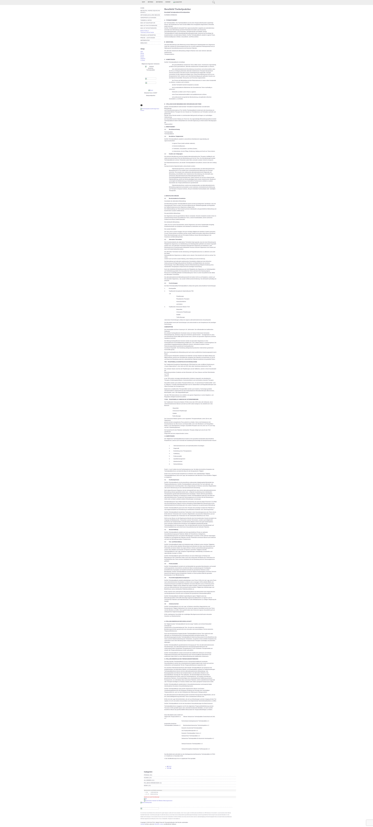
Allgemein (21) (149, 780)
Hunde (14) (148, 777)
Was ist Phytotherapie (148, 25)
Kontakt (168, 2)
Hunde (142, 55)
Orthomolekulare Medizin (150, 15)
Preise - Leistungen (147, 37)
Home (142, 8)
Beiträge (150, 2)
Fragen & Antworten (148, 35)
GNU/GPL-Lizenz (158, 824)
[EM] (158, 800)
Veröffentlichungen (148, 17)
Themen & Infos (146, 20)
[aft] (145, 799)
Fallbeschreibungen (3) (153, 783)
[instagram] (208, 2)
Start (141, 51)
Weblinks (143, 43)
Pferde (142, 53)
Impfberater (145, 40)
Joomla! (142, 824)
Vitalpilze (142, 58)
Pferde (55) (148, 775)
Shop (143, 2)
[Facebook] (211, 2)
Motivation (159, 2)
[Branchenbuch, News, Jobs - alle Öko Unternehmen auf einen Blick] (146, 802)
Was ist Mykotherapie (148, 28)
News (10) (147, 785)
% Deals (142, 60)
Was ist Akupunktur (147, 23)
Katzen (142, 57)
